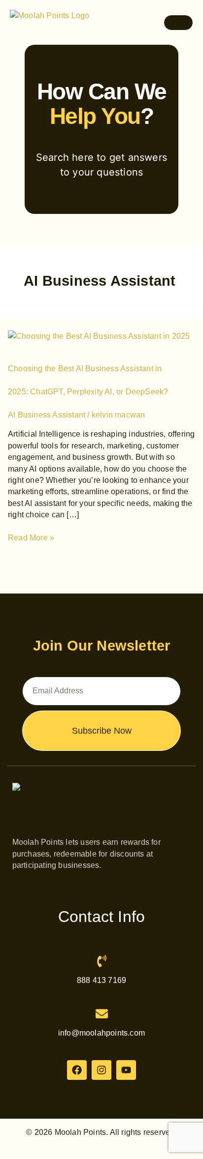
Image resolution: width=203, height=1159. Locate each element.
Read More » (31, 537)
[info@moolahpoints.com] (102, 1014)
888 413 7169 (101, 980)
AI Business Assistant (46, 414)
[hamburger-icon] (178, 22)
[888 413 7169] (102, 961)
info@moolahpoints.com (101, 1032)
